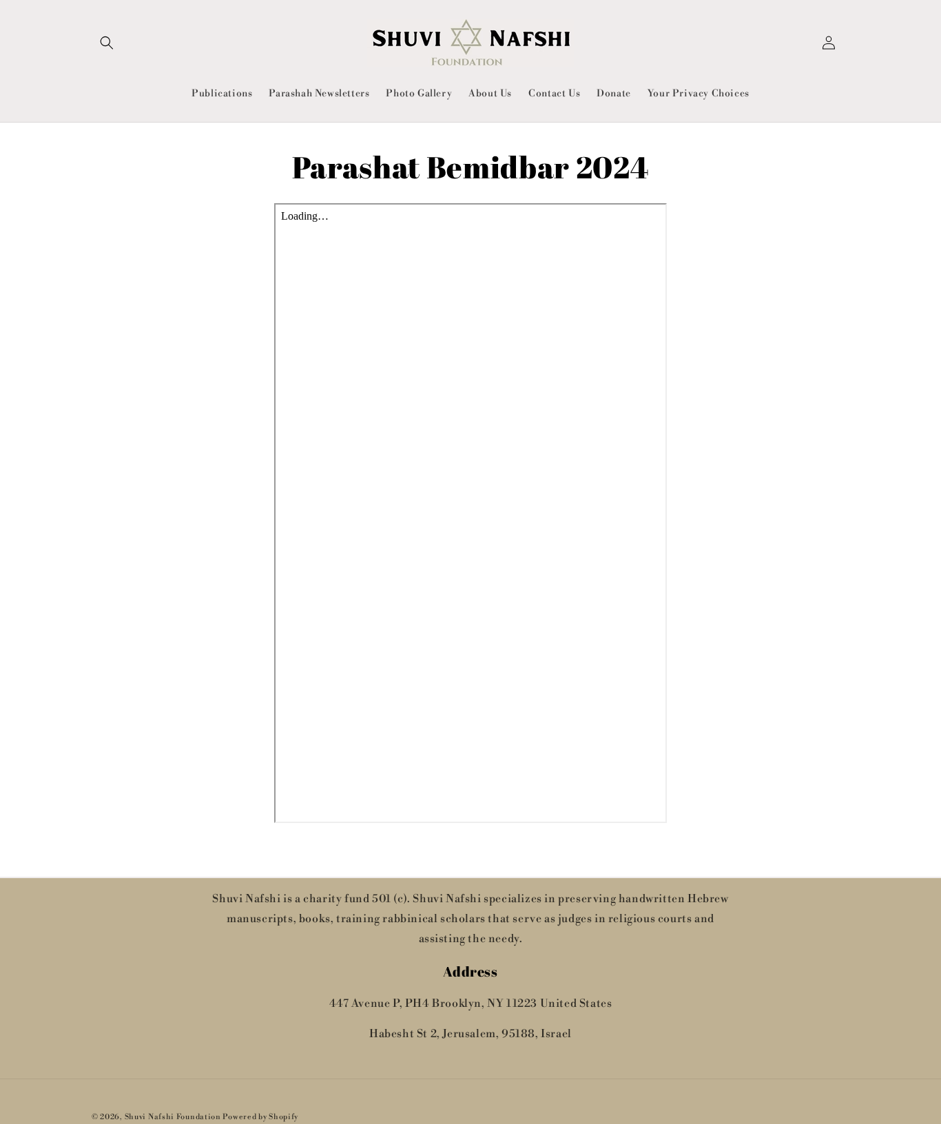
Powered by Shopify (260, 1117)
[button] (107, 43)
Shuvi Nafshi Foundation (173, 1117)
